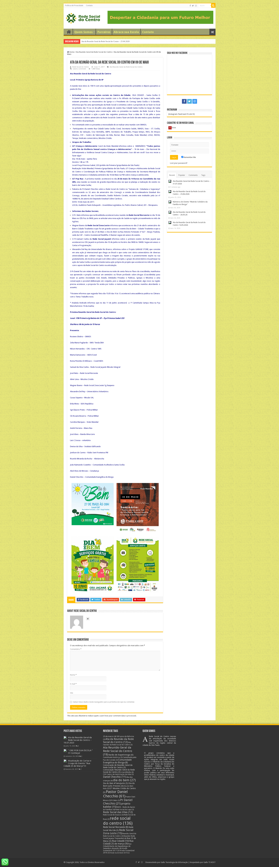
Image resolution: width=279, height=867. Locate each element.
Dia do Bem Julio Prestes (119, 784)
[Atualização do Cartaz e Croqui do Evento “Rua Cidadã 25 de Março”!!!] (65, 760)
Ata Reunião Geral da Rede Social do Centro (94, 52)
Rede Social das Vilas (118, 812)
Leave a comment (79, 69)
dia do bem (124, 780)
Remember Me (189, 157)
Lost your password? (178, 163)
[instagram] (196, 5)
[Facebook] (190, 5)
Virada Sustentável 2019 (120, 853)
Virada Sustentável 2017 (115, 849)
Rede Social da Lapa (124, 810)
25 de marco (109, 736)
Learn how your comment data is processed (118, 716)
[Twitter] (193, 5)
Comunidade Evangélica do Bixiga (117, 761)
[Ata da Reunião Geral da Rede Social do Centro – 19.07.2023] (65, 737)
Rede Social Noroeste (115, 827)
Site (71, 693)
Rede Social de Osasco (113, 815)
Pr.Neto (115, 800)
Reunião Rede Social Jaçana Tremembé (119, 837)
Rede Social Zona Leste (118, 831)
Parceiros (103, 32)
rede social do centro (118, 821)
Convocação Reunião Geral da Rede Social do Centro (119, 771)
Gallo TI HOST (209, 862)
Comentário (75, 649)
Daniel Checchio (114, 776)
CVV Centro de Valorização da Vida (118, 774)
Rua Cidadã (120, 840)
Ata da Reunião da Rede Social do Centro (118, 740)
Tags (203, 175)
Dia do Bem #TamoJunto (115, 783)
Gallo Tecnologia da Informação (174, 862)
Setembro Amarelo (112, 848)
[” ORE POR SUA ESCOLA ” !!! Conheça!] (65, 750)
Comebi (113, 760)
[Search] (213, 5)
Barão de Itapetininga (120, 754)
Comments (193, 175)
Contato (89, 6)
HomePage (69, 32)
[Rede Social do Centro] (83, 17)
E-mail (73, 684)
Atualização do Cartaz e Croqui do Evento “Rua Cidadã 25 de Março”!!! (77, 763)
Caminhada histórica (112, 757)
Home (71, 52)
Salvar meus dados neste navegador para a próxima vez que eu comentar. (104, 702)
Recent (172, 175)
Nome (73, 675)
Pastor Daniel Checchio (115, 794)
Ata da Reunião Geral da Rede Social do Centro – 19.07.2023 (78, 740)
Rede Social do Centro (80, 67)
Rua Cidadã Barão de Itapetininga (117, 845)
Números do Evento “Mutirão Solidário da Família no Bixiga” (105, 41)
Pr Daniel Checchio (118, 801)
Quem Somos (83, 32)
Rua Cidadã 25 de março (118, 842)
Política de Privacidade (74, 6)
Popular (181, 175)
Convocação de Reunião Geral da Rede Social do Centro (117, 766)
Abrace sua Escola (126, 32)
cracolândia (127, 772)
